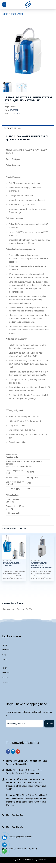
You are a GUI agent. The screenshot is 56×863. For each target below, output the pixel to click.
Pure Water (17, 14)
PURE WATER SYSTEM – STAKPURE (12, 564)
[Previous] (6, 51)
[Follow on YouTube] (17, 751)
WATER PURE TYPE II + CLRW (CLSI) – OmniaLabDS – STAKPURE (41, 565)
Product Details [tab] (12, 128)
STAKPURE (14, 110)
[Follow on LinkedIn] (13, 751)
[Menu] (4, 4)
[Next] (49, 51)
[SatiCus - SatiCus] (28, 4)
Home (5, 14)
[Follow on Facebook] (8, 751)
